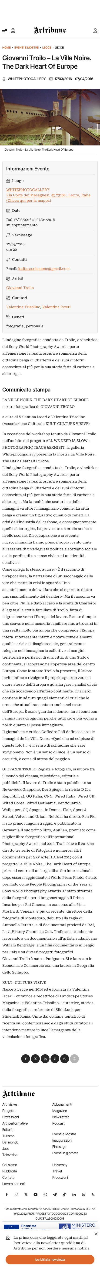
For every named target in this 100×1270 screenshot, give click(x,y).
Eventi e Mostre (26, 47)
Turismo (8, 1136)
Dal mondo (10, 1142)
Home (6, 47)
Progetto (8, 1110)
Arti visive (9, 1104)
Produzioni (60, 1177)
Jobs (5, 1148)
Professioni (10, 1117)
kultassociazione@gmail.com (44, 269)
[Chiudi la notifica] (96, 1233)
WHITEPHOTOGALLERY (27, 79)
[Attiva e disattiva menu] (4, 31)
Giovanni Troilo (20, 288)
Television (9, 1155)
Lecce (46, 47)
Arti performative (15, 1123)
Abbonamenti (62, 1104)
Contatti (8, 1177)
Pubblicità (9, 1171)
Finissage (59, 1146)
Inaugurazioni (62, 1140)
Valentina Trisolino (23, 307)
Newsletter (60, 1117)
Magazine (59, 1110)
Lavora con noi (13, 1184)
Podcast (58, 1123)
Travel (57, 1171)
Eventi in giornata (65, 1153)
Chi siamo (9, 1165)
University (59, 1165)
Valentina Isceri (56, 307)
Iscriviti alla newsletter (50, 1259)
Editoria (7, 1129)
